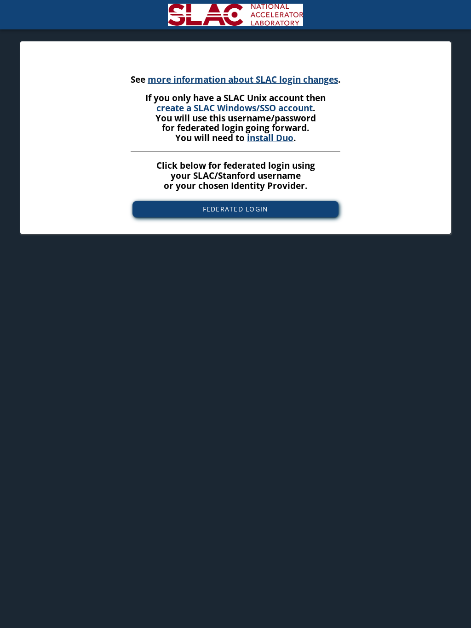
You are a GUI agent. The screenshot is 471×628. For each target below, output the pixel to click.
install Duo (270, 137)
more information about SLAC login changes (243, 79)
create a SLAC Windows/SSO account (234, 108)
